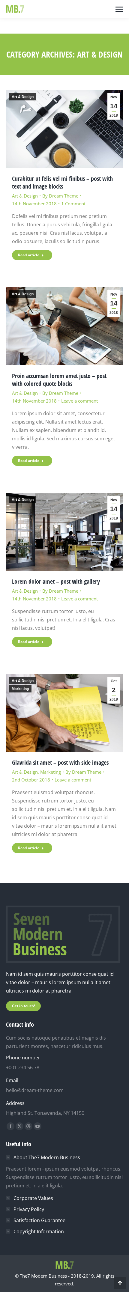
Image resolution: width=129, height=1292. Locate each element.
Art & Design (23, 97)
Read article (28, 255)
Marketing (20, 689)
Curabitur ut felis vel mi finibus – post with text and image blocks (62, 182)
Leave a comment (79, 401)
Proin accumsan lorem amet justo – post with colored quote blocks (59, 380)
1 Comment (73, 204)
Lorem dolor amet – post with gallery (56, 581)
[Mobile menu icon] (119, 9)
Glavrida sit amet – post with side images (60, 762)
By (60, 196)
